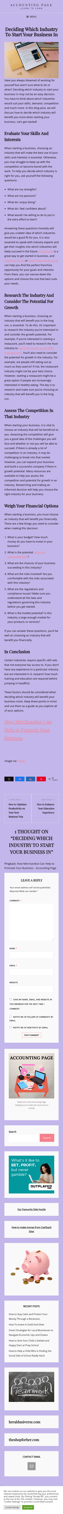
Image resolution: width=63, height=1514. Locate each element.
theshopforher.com (24, 1439)
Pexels (21, 761)
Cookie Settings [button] (12, 1507)
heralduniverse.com (24, 1421)
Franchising (46, 251)
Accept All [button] (28, 1507)
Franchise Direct (14, 260)
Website (14, 982)
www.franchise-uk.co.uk (43, 260)
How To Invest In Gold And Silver (26, 1324)
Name (13, 948)
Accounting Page (31, 5)
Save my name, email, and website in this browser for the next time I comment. (31, 1004)
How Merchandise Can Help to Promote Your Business (28, 729)
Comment (15, 900)
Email (13, 965)
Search (12, 1131)
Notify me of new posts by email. (30, 1027)
